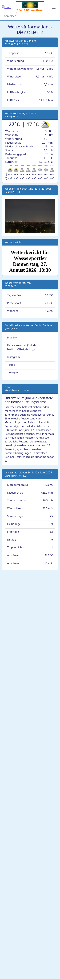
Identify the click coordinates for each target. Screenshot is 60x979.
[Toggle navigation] (53, 7)
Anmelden (10, 16)
